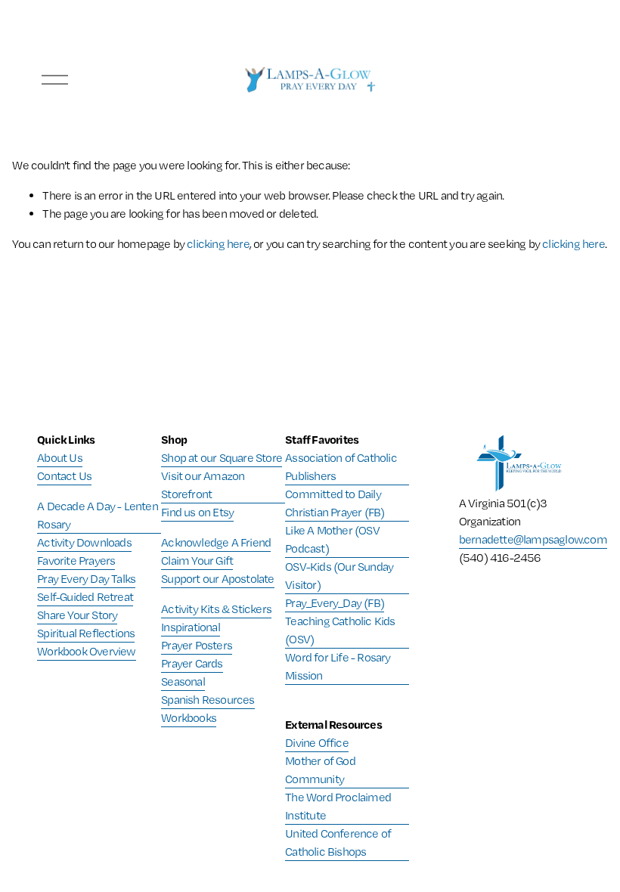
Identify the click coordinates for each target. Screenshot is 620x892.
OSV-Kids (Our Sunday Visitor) (339, 575)
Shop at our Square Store (221, 458)
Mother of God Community (320, 770)
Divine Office (317, 743)
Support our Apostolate (217, 578)
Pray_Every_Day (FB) (334, 603)
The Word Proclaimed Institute (338, 806)
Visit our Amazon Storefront (202, 485)
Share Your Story (77, 615)
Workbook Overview (86, 651)
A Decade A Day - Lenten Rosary (97, 515)
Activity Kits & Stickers (216, 609)
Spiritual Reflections (86, 633)
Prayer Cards (191, 663)
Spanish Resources (207, 699)
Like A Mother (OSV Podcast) (332, 539)
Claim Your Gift (197, 560)
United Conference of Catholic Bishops (338, 842)
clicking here (218, 244)
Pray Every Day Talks (86, 578)
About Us (59, 458)
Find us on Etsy (197, 512)
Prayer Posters (196, 645)
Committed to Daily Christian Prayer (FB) (334, 503)
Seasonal (183, 681)
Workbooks (188, 718)
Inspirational (190, 627)
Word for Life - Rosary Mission (337, 666)
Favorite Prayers (76, 560)
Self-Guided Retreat (85, 597)
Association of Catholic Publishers (341, 467)
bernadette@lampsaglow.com (533, 539)
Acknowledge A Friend (216, 542)
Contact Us (64, 476)
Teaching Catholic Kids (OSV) (340, 630)
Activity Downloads (84, 542)
